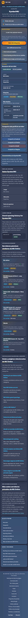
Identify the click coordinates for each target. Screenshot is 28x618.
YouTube (10, 615)
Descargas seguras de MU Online (13, 461)
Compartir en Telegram (14, 149)
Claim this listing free (14, 43)
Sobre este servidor (8, 530)
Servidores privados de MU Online (15, 6)
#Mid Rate (20, 96)
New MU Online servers (10, 387)
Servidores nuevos (14, 586)
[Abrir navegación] (25, 2)
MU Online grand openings (11, 397)
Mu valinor (6, 260)
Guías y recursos (7, 538)
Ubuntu (5, 323)
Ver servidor (6, 271)
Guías (14, 588)
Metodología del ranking (10, 439)
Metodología (14, 601)
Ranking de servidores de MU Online (12, 550)
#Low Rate (13, 96)
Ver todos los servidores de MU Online (13, 513)
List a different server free (14, 47)
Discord (18, 615)
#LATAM (6, 96)
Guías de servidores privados (12, 417)
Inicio (3, 6)
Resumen (5, 522)
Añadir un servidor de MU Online (13, 429)
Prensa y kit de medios (14, 606)
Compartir (5, 525)
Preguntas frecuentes (14, 598)
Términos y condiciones (14, 611)
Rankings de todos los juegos (14, 578)
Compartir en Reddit (14, 146)
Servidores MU (14, 580)
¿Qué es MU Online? (9, 407)
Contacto (14, 596)
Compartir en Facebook (14, 139)
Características (7, 528)
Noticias (14, 591)
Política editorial (14, 604)
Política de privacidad (14, 609)
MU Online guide (14, 583)
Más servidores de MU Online (10, 541)
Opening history (7, 533)
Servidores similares (8, 536)
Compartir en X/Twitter (14, 142)
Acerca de (14, 593)
